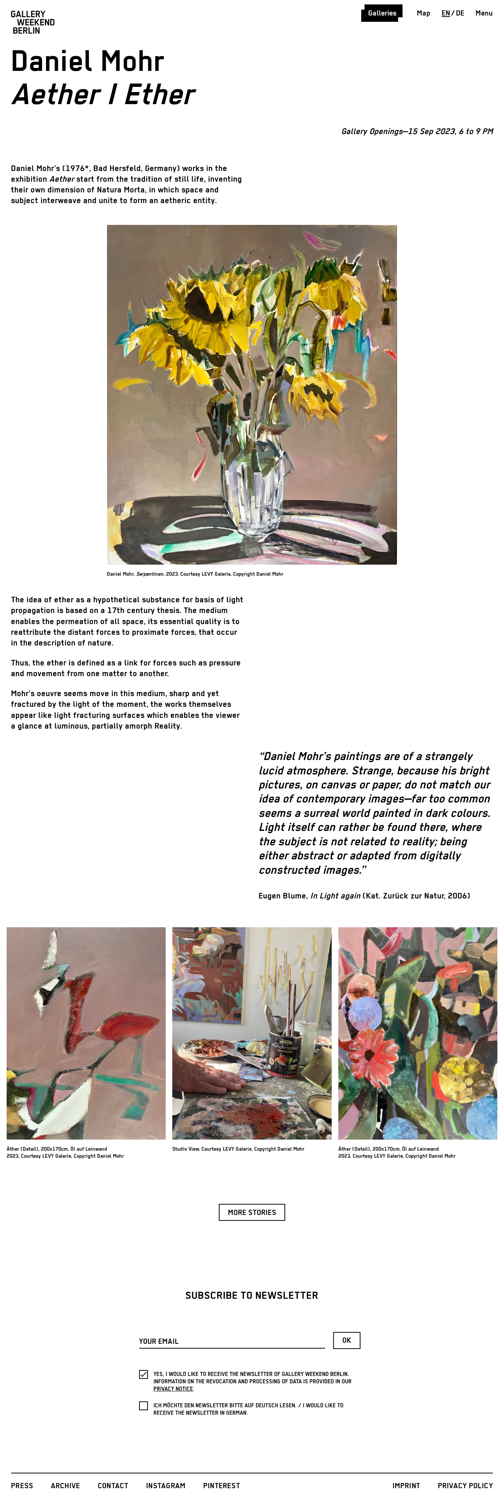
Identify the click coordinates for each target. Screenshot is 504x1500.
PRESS (22, 1486)
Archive (65, 1486)
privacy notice (173, 1389)
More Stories (252, 1213)
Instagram (166, 1486)
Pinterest (221, 1486)
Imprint (407, 1486)
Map (424, 13)
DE (460, 13)
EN (446, 13)
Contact (113, 1486)
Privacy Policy (465, 1486)
